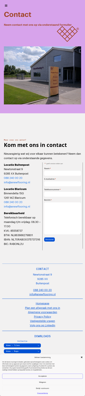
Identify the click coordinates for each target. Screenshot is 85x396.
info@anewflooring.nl (17, 182)
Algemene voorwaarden (42, 312)
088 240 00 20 (13, 177)
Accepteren (42, 376)
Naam (47, 168)
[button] (82, 357)
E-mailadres (50, 179)
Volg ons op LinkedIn (42, 325)
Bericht (48, 200)
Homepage (42, 303)
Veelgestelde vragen (42, 320)
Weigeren (42, 382)
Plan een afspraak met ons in (42, 307)
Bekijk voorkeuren (42, 388)
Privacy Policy (42, 316)
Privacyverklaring (42, 393)
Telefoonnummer (52, 189)
